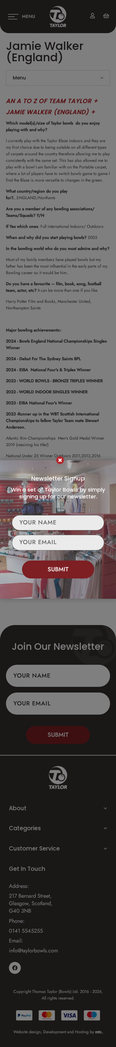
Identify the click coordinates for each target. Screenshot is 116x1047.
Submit (58, 569)
